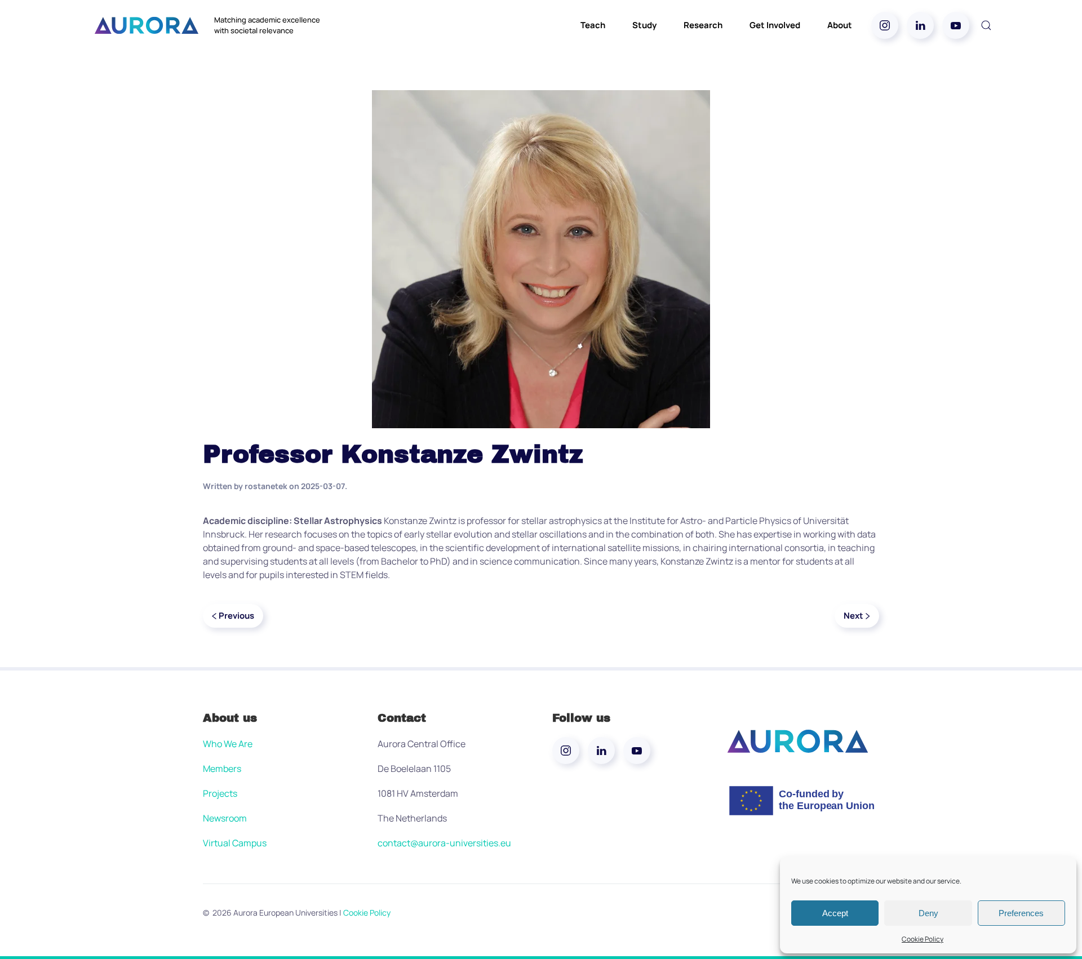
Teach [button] (592, 25)
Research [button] (703, 25)
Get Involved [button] (775, 25)
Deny (928, 913)
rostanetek (266, 486)
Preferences (1021, 913)
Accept (835, 913)
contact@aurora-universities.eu (444, 843)
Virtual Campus (235, 843)
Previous (236, 615)
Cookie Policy (922, 939)
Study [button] (644, 25)
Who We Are (227, 744)
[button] (986, 25)
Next (853, 615)
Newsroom (225, 818)
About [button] (839, 25)
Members (222, 768)
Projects (220, 793)
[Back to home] (146, 25)
